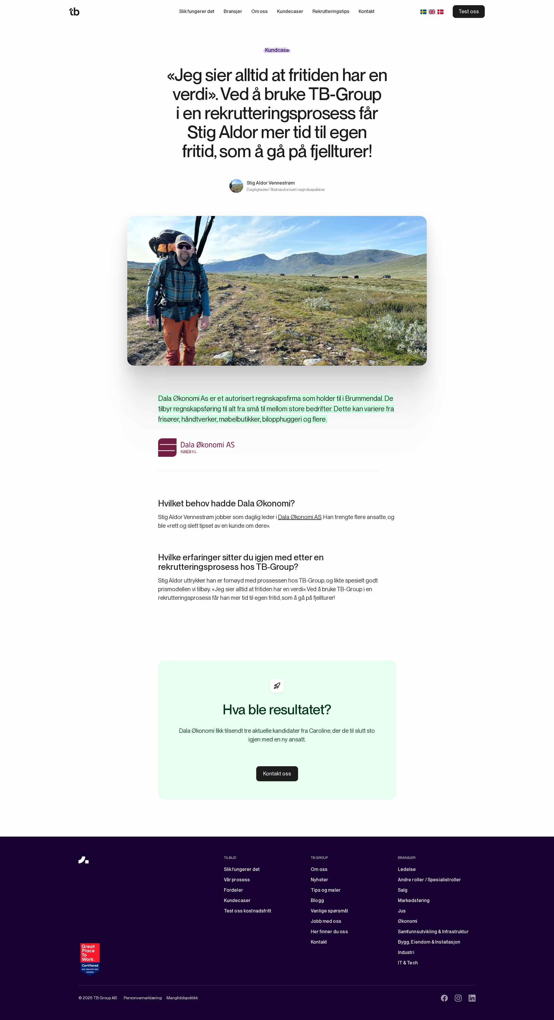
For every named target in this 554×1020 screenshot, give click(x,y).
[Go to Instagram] (458, 998)
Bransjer (233, 11)
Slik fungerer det (196, 11)
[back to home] (83, 860)
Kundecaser (290, 11)
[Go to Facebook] (444, 998)
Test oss (468, 11)
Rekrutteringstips (330, 11)
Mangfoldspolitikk (182, 997)
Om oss (259, 11)
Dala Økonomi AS (299, 517)
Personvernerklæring (143, 997)
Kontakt (367, 11)
